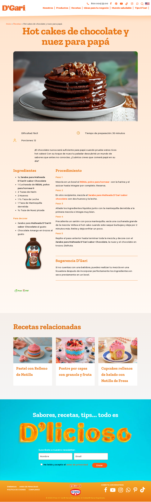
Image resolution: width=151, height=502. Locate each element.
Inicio (8, 24)
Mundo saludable (122, 8)
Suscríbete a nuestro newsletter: (56, 450)
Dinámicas (12, 487)
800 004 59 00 (99, 3)
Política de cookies (16, 490)
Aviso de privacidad (28, 487)
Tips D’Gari (141, 8)
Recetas (17, 24)
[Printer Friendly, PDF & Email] (21, 290)
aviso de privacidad (77, 464)
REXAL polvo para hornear (95, 182)
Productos (62, 8)
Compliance (34, 490)
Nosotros (48, 8)
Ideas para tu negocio (96, 8)
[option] (33, 254)
